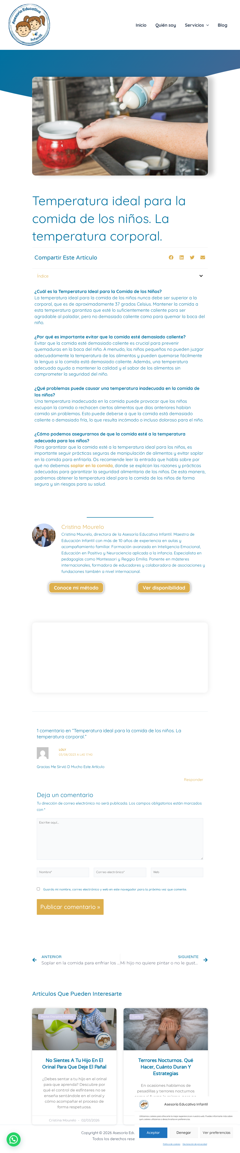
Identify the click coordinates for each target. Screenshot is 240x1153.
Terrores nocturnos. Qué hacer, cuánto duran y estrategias (165, 1067)
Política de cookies (171, 1144)
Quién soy (165, 25)
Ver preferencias (216, 1132)
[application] (206, 25)
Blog (222, 25)
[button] (171, 257)
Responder (193, 779)
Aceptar (153, 1132)
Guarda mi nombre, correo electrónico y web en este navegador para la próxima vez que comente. (115, 889)
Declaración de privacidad (195, 1144)
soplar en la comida (92, 465)
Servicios (194, 25)
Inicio (141, 25)
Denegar (183, 1132)
